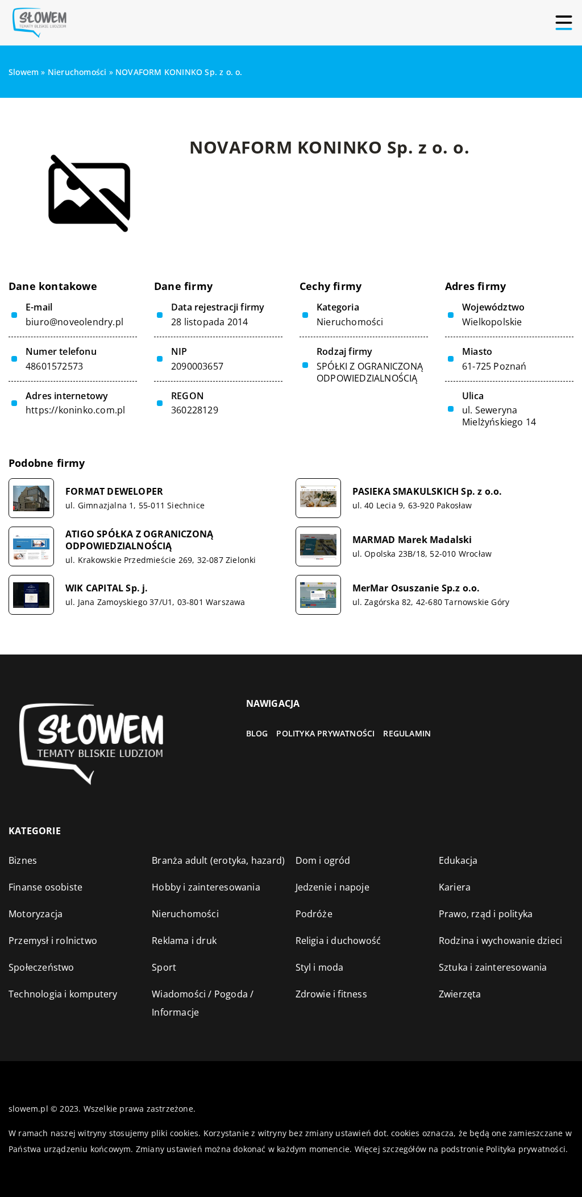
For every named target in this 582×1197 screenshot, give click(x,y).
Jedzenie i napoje (332, 887)
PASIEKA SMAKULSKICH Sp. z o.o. (427, 492)
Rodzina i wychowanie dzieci (500, 940)
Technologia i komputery (63, 994)
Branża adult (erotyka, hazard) (218, 860)
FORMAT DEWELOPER (114, 492)
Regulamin (407, 733)
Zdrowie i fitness (331, 994)
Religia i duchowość (338, 940)
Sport (164, 967)
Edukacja (458, 860)
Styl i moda (320, 967)
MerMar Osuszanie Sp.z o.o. (416, 588)
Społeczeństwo (41, 967)
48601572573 (54, 366)
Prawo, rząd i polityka (486, 914)
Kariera (455, 887)
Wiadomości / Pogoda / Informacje (202, 1003)
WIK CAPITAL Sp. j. (106, 588)
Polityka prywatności (325, 733)
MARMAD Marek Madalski (412, 540)
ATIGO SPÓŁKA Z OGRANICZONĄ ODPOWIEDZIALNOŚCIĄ (139, 540)
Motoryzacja (36, 914)
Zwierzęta (460, 994)
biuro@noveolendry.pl (74, 322)
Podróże (314, 914)
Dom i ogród (323, 860)
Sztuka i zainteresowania (493, 967)
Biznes (23, 860)
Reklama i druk (184, 940)
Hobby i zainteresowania (206, 887)
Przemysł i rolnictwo (53, 940)
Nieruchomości (350, 322)
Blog (257, 733)
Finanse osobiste (45, 887)
